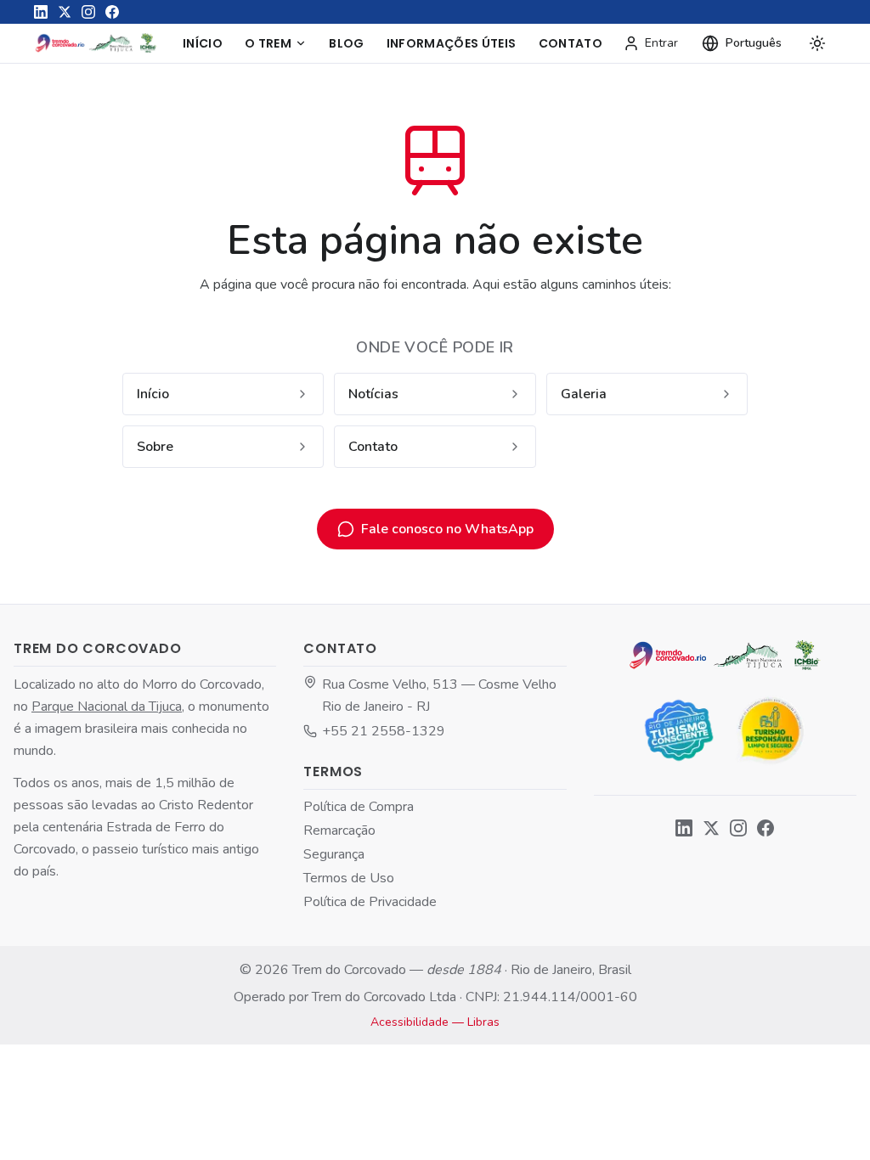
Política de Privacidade (370, 902)
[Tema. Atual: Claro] (817, 43)
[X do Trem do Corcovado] (64, 12)
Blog (346, 43)
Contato (570, 43)
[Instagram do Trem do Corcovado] (88, 12)
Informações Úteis (452, 43)
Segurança (333, 854)
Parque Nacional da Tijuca (106, 706)
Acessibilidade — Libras (435, 1022)
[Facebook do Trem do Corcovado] (112, 12)
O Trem (268, 43)
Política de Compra (358, 806)
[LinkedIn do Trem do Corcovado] (41, 12)
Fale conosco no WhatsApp (447, 529)
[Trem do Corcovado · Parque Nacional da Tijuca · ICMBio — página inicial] (96, 43)
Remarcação (339, 830)
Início (203, 43)
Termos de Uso (348, 878)
